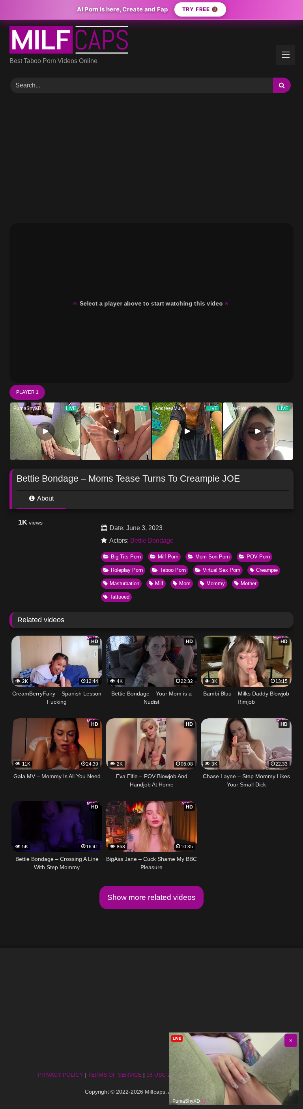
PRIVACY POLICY (60, 1075)
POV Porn (258, 557)
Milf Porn (168, 557)
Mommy (215, 583)
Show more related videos (151, 897)
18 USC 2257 (163, 1075)
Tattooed (119, 597)
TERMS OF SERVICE (115, 1075)
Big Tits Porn (126, 557)
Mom (185, 583)
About (45, 498)
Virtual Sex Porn (221, 570)
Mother (248, 583)
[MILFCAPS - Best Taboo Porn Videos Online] (151, 41)
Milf (159, 583)
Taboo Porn (173, 570)
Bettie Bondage (152, 540)
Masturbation (124, 583)
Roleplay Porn (127, 570)
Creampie (267, 570)
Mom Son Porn (212, 557)
